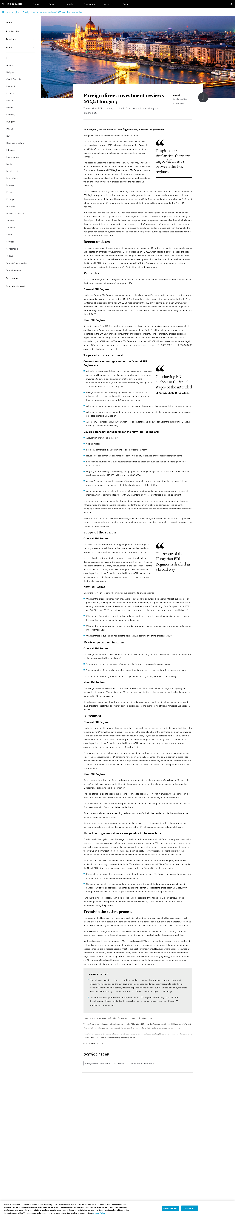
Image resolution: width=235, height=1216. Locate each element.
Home (5, 12)
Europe (9, 58)
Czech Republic (13, 79)
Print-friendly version (16, 286)
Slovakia (10, 220)
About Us (108, 4)
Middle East (12, 171)
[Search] (231, 4)
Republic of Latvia (15, 142)
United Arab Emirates (16, 263)
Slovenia (10, 227)
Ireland (9, 128)
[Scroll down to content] (203, 97)
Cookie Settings (170, 1208)
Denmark (10, 86)
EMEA (9, 48)
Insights (70, 4)
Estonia (10, 93)
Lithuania (10, 150)
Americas (11, 39)
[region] (117, 1208)
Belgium (10, 72)
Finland (9, 100)
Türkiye (9, 255)
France (9, 107)
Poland (9, 192)
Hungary (10, 121)
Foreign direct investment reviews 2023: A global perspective (52, 12)
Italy (8, 135)
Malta (9, 164)
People (36, 4)
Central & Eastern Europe (142, 1063)
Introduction (12, 31)
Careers (126, 4)
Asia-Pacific (12, 278)
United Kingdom (14, 270)
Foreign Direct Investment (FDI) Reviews (104, 1063)
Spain (9, 234)
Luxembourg (12, 157)
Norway (10, 185)
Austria (9, 65)
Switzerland (12, 248)
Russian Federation (15, 213)
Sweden (10, 241)
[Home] (12, 4)
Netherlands (12, 178)
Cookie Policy (99, 1213)
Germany (10, 114)
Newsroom (89, 4)
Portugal (10, 199)
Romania (10, 206)
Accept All (189, 1208)
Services (53, 4)
